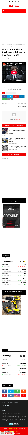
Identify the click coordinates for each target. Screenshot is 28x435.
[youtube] (24, 395)
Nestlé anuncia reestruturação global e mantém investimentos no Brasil (17, 140)
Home (9, 433)
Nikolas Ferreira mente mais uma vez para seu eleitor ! (17, 147)
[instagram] (16, 1)
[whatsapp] (17, 391)
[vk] (11, 395)
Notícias (10, 44)
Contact (18, 433)
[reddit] (24, 391)
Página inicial (4, 44)
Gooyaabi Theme (14, 431)
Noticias (8, 93)
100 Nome (5, 58)
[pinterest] (18, 1)
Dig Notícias (14, 6)
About (13, 433)
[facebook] (9, 1)
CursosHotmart (5, 405)
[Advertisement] (14, 27)
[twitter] (12, 1)
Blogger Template (13, 428)
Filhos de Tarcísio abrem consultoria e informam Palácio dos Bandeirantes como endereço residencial (17, 131)
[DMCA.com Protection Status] (14, 424)
